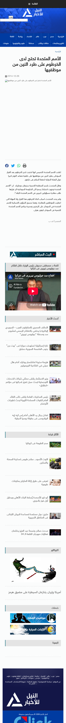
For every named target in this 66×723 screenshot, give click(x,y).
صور (17, 678)
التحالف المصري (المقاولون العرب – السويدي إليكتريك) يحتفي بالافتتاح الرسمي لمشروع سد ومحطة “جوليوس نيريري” (26, 331)
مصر (52, 37)
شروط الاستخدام (20, 682)
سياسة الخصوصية (45, 682)
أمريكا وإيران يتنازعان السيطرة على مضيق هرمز (34, 592)
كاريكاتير (54, 550)
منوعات (6, 43)
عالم (37, 37)
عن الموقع (57, 682)
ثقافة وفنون (16, 676)
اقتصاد (29, 37)
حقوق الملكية (32, 682)
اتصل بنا (32, 684)
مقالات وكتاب (43, 43)
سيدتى (37, 678)
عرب (44, 37)
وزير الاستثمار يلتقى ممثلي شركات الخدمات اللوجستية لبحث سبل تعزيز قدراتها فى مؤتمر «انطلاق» (27, 382)
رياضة (20, 37)
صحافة (31, 43)
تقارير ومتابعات (58, 43)
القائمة (35, 4)
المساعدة (8, 682)
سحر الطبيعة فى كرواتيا (37, 443)
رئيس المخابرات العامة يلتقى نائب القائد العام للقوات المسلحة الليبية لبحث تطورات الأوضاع (28, 400)
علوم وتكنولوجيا (19, 43)
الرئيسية (61, 37)
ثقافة (12, 37)
